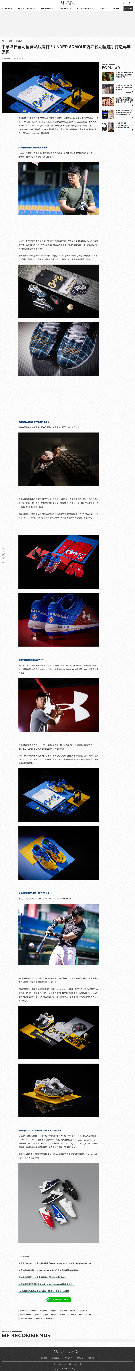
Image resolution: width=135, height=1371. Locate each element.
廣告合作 (80, 1358)
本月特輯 (128, 9)
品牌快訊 (83, 1311)
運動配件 (53, 1311)
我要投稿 (91, 1358)
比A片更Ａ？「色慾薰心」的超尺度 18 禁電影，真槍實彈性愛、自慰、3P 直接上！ (124, 100)
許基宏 (62, 1315)
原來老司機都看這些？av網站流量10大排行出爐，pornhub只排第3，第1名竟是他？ (124, 113)
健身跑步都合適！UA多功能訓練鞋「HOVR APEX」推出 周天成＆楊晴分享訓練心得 (55, 1264)
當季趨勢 (63, 1311)
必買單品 (19, 41)
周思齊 (36, 1315)
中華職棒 (49, 1319)
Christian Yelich (26, 1319)
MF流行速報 (6, 58)
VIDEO (116, 9)
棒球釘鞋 (39, 1319)
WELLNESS (46, 9)
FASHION (6, 9)
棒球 (81, 1315)
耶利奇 (88, 1315)
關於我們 (44, 1358)
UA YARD (72, 1315)
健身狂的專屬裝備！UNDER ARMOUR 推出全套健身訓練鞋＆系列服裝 (49, 1270)
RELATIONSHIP (84, 9)
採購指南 (33, 1311)
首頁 (3, 41)
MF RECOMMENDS (26, 1336)
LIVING (102, 9)
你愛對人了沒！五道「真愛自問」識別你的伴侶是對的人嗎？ (124, 87)
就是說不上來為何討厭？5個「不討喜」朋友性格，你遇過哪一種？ (124, 75)
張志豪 (45, 1315)
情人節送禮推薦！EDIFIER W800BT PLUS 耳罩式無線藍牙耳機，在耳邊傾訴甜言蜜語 (124, 125)
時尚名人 (73, 1311)
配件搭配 (43, 1311)
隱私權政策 (55, 1358)
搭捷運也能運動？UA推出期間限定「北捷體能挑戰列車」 (43, 1277)
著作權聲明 (68, 1358)
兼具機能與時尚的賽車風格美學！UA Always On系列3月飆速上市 (46, 1284)
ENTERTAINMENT (25, 9)
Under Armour (25, 1315)
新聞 (10, 41)
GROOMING (64, 9)
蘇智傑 (53, 1315)
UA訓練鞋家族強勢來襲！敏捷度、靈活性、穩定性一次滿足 (44, 1291)
